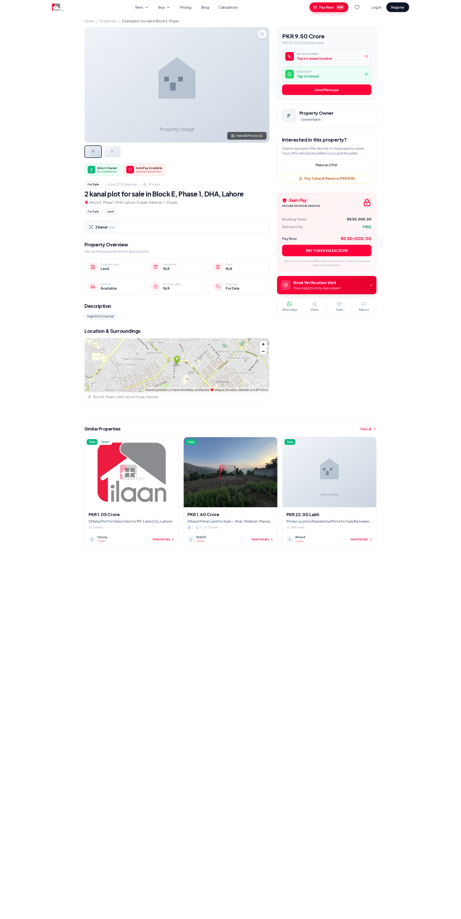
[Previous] (92, 85)
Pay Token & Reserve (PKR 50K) (329, 178)
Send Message (327, 90)
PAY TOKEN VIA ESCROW (327, 251)
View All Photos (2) (249, 135)
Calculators (228, 7)
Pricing (185, 7)
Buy (161, 7)
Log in (376, 7)
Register (397, 7)
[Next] (262, 85)
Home (89, 21)
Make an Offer (327, 165)
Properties (108, 21)
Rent (139, 7)
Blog (205, 7)
